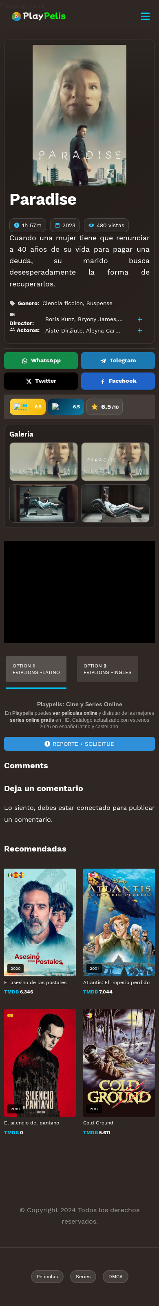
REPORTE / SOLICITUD (84, 744)
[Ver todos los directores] (140, 319)
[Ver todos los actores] (140, 330)
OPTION (36, 669)
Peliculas (47, 1276)
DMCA (115, 1276)
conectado (93, 808)
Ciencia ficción (62, 303)
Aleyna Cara (102, 330)
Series (83, 1276)
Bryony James (97, 319)
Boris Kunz (59, 319)
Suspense (99, 303)
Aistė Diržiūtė (64, 330)
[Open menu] (145, 17)
